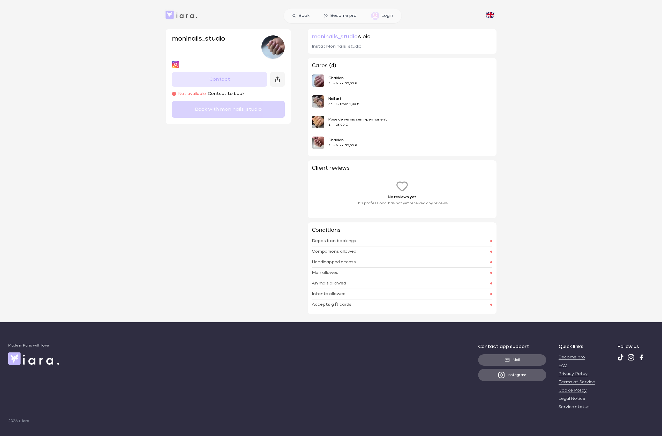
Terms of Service (577, 382)
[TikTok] (621, 357)
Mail (516, 360)
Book (304, 16)
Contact (219, 79)
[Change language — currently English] (490, 16)
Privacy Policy (573, 374)
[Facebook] (641, 357)
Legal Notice (572, 399)
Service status (574, 407)
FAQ (563, 366)
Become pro (343, 16)
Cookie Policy (573, 390)
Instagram (517, 375)
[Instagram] (631, 357)
